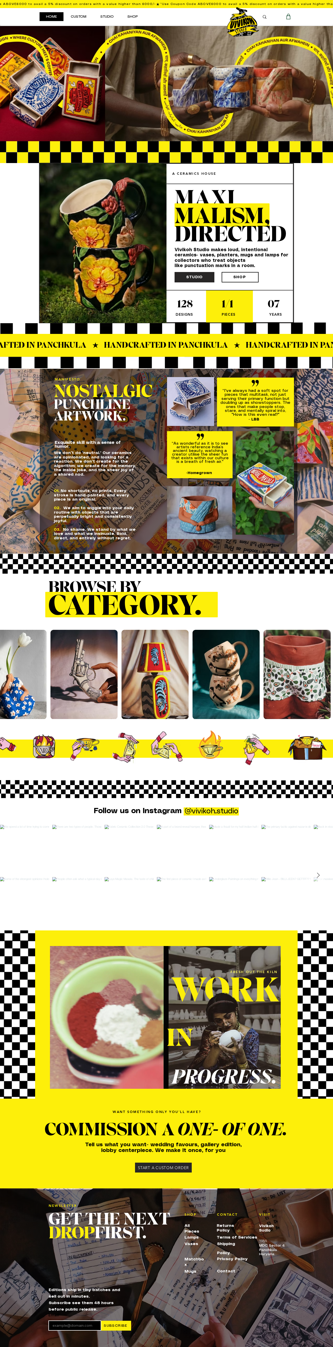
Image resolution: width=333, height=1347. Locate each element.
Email (53, 1315)
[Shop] (288, 16)
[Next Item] (318, 875)
